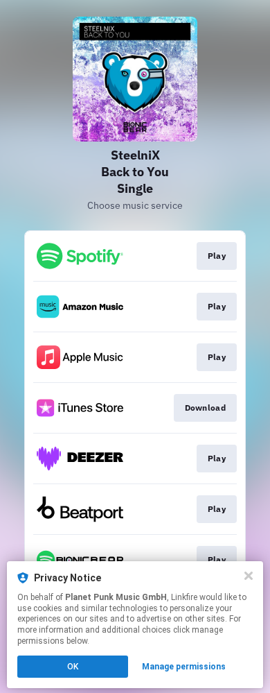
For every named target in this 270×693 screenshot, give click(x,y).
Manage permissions (184, 666)
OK (72, 666)
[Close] (248, 576)
